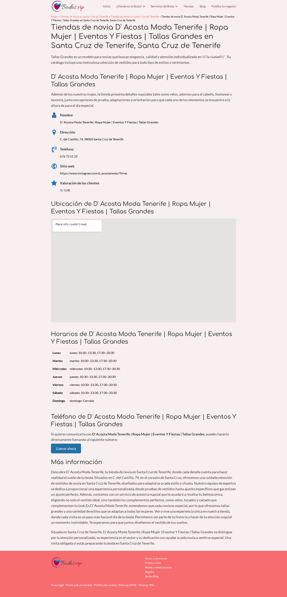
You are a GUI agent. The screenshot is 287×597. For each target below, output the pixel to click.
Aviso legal (57, 585)
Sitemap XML (147, 585)
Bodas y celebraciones (158, 567)
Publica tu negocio (223, 6)
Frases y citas (153, 562)
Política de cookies (105, 585)
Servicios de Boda (162, 6)
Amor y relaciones (156, 558)
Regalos (149, 571)
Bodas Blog (152, 576)
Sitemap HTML (128, 585)
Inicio (106, 6)
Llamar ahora (66, 448)
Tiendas (188, 6)
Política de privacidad (79, 585)
